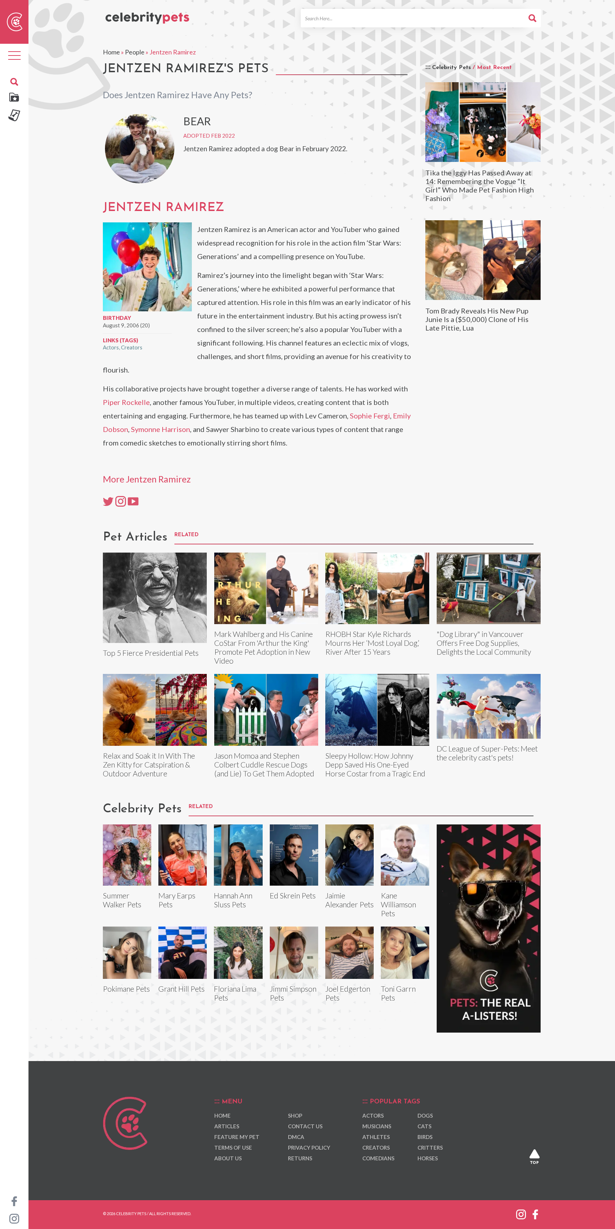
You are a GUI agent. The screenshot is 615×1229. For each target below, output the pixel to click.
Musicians (376, 1126)
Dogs (425, 1115)
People (134, 52)
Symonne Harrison (160, 429)
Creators (131, 347)
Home (111, 52)
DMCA (296, 1137)
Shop (295, 1115)
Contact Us (305, 1126)
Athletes (376, 1137)
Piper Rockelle (126, 402)
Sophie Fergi (370, 415)
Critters (430, 1147)
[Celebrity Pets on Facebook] (14, 1200)
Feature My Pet (236, 1137)
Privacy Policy (309, 1147)
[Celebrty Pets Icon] (14, 21)
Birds (424, 1137)
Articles (226, 1126)
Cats (424, 1126)
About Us (228, 1158)
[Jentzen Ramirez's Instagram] (120, 501)
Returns (300, 1158)
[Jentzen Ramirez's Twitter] (108, 501)
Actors (111, 347)
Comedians (378, 1158)
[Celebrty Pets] (147, 15)
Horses (427, 1158)
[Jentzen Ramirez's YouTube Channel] (133, 501)
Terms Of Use (233, 1147)
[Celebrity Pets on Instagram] (14, 1218)
